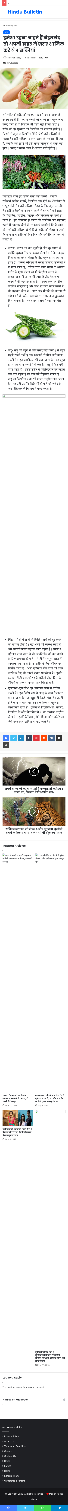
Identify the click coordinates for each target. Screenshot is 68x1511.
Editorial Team (11, 1476)
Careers (8, 1451)
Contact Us (10, 1456)
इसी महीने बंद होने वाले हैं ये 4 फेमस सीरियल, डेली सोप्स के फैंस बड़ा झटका (17, 1132)
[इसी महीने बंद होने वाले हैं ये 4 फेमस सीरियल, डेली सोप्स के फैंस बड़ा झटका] (18, 1118)
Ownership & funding (14, 1480)
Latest (7, 1466)
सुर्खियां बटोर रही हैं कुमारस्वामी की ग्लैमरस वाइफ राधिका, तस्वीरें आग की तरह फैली (50, 1356)
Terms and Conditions (15, 1446)
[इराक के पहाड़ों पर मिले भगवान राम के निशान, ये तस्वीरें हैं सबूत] (18, 973)
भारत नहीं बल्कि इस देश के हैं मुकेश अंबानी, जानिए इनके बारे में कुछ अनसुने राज (49, 1098)
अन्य (15, 25)
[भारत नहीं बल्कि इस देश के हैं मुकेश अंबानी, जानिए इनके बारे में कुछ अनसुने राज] (50, 973)
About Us (9, 1441)
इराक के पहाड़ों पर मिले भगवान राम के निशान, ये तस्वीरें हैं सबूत (15, 1098)
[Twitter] (13, 738)
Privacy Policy (11, 1436)
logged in (20, 1387)
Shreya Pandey (14, 58)
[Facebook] (6, 738)
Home (8, 25)
